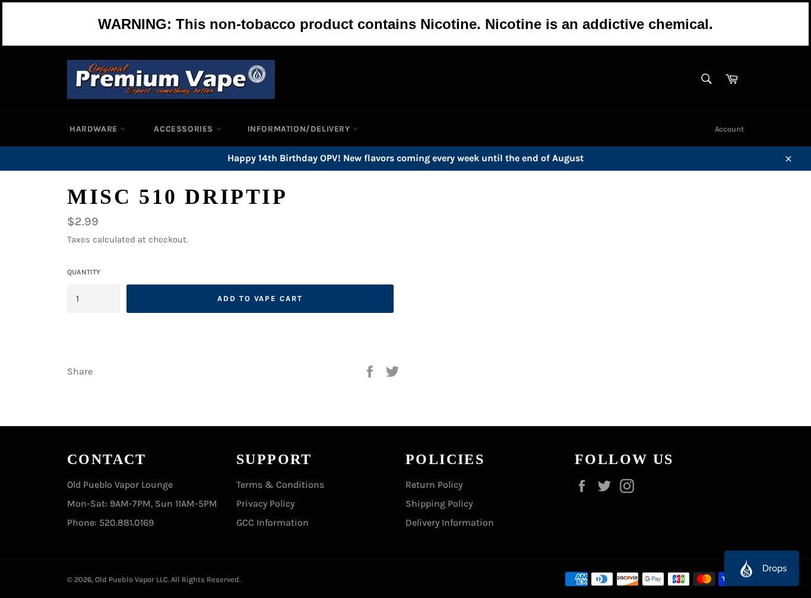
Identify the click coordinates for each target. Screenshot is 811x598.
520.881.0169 (126, 522)
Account (729, 128)
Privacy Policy (265, 503)
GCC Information (272, 522)
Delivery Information (450, 522)
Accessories (185, 129)
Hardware (94, 129)
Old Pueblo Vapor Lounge (120, 484)
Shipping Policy (439, 503)
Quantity (83, 272)
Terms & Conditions (280, 484)
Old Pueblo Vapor (124, 579)
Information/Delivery (300, 129)
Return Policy (434, 484)
